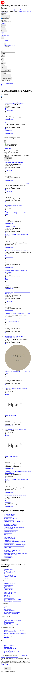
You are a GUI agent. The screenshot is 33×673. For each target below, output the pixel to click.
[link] (3, 29)
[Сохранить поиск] (2, 59)
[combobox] (8, 52)
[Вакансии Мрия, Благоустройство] (18, 446)
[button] (2, 32)
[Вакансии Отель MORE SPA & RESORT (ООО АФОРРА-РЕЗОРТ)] (18, 358)
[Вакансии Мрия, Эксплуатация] (18, 405)
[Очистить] (3, 55)
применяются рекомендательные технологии (14, 656)
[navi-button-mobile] (2, 37)
